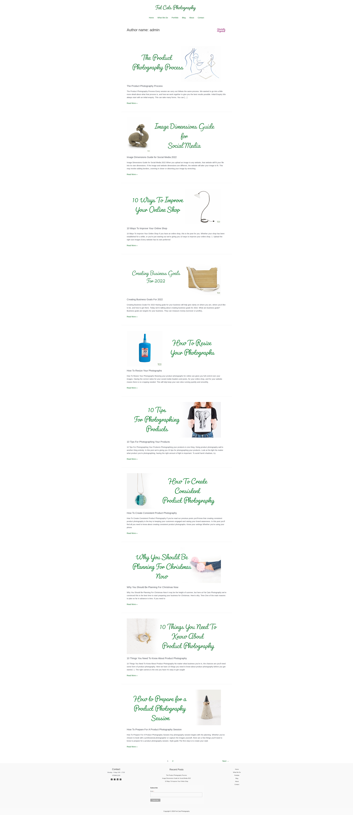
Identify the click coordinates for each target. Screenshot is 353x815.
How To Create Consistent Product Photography (152, 513)
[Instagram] (115, 779)
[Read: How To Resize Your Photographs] (174, 348)
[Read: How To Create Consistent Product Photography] (174, 491)
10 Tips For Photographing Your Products (148, 441)
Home (151, 18)
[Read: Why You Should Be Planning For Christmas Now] (174, 565)
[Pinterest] (120, 779)
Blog (184, 18)
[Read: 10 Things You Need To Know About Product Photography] (174, 636)
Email (152, 791)
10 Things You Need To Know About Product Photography (157, 658)
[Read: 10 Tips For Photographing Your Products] (174, 420)
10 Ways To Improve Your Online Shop (147, 228)
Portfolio (175, 18)
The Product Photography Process (145, 86)
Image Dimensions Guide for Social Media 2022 (152, 157)
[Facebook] (112, 779)
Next (225, 761)
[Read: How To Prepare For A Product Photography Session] (174, 707)
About (191, 18)
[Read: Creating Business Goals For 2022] (174, 277)
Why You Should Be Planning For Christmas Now (152, 587)
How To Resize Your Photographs (144, 370)
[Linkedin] (117, 779)
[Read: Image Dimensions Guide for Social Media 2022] (174, 135)
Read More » (132, 103)
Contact (201, 18)
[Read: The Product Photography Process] (174, 64)
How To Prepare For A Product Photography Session (154, 729)
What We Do (162, 18)
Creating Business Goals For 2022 (145, 299)
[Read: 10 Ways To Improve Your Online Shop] (174, 206)
